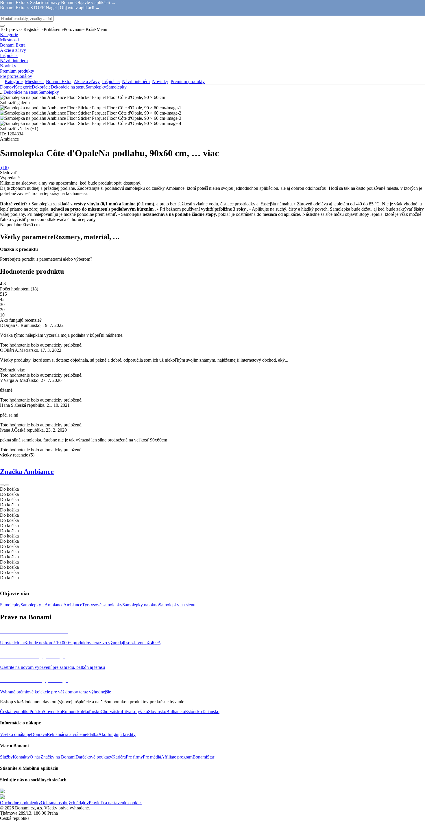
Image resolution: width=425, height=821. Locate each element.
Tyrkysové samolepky (102, 604)
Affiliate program (177, 756)
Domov (7, 86)
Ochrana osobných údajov (65, 802)
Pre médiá (152, 756)
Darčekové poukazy (93, 756)
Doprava (39, 734)
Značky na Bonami (57, 756)
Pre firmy (134, 756)
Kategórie (23, 86)
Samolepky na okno (140, 604)
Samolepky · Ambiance (42, 604)
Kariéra (119, 756)
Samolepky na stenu (177, 604)
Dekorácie (41, 86)
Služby (6, 756)
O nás (35, 756)
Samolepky (116, 86)
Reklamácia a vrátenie (67, 734)
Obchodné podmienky (20, 802)
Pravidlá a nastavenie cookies (115, 802)
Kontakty (21, 756)
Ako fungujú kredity (117, 734)
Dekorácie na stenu (68, 86)
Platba (92, 734)
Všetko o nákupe (15, 734)
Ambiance (72, 604)
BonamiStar (203, 756)
